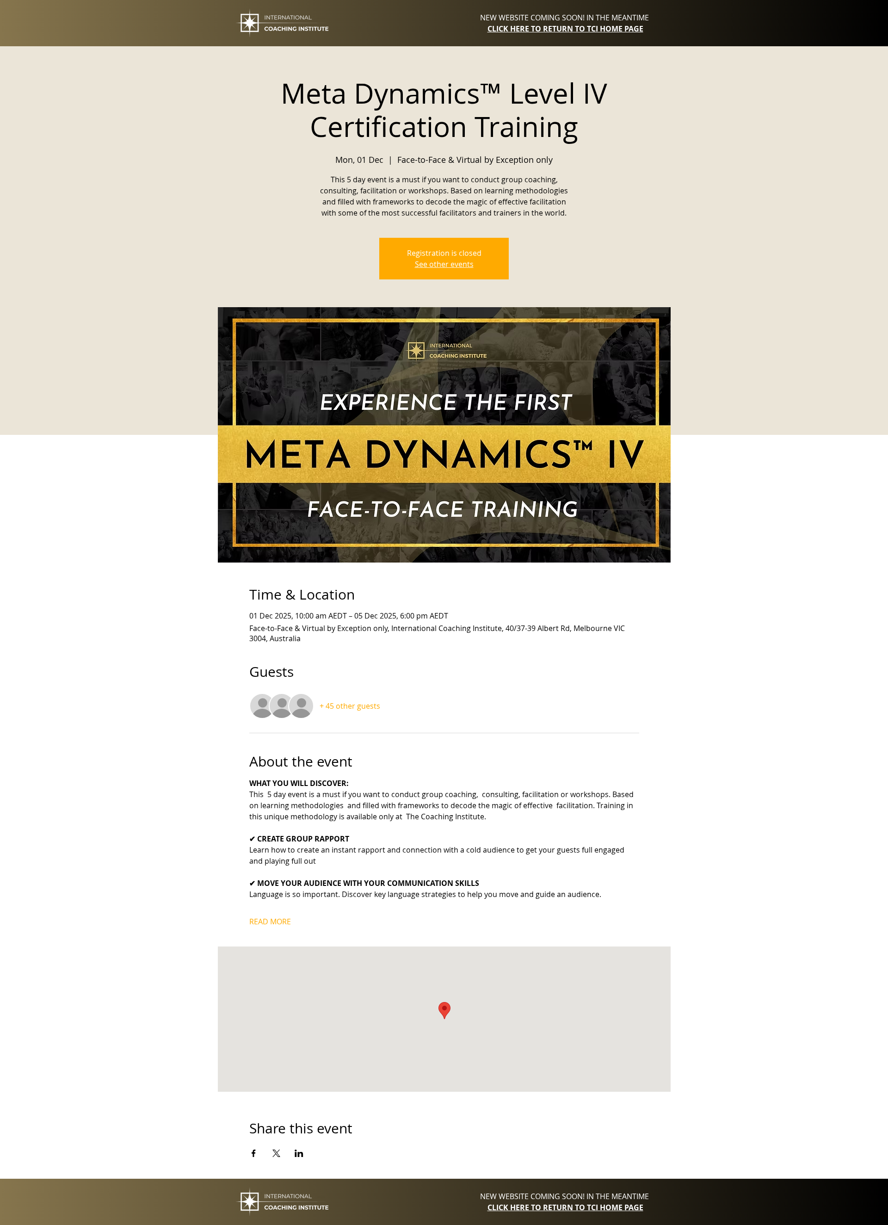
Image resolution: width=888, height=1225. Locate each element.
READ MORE (270, 921)
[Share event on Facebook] (253, 1153)
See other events (444, 264)
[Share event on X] (276, 1153)
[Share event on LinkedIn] (299, 1153)
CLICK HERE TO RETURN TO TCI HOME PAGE (565, 29)
